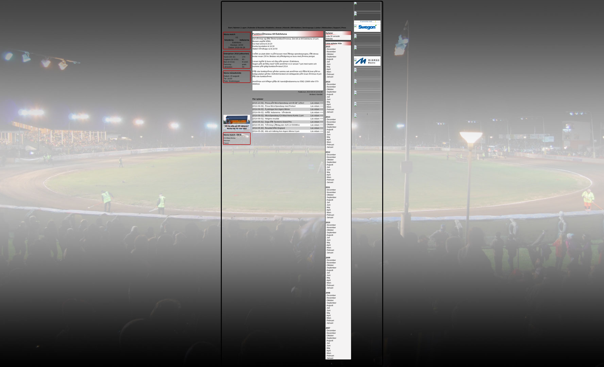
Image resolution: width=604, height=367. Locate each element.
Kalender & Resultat (256, 28)
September (331, 57)
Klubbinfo (270, 28)
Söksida (329, 39)
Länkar (318, 28)
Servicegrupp (307, 28)
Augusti (330, 59)
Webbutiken (327, 28)
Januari (330, 77)
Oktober (330, 54)
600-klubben (296, 28)
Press (343, 28)
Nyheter (236, 28)
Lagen (243, 28)
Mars (329, 72)
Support (336, 28)
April (329, 69)
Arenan (279, 28)
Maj (328, 67)
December (331, 49)
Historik (286, 28)
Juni (328, 64)
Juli (328, 62)
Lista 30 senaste (333, 36)
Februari (330, 74)
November (331, 52)
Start (230, 28)
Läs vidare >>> (316, 103)
